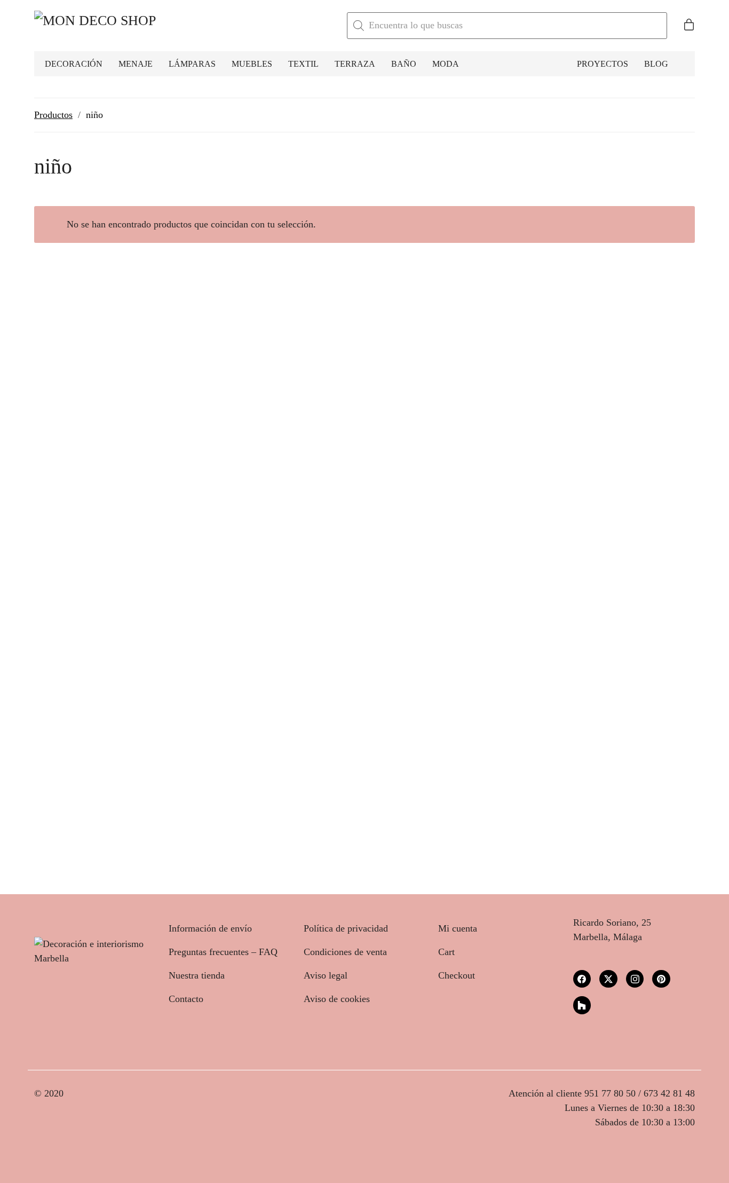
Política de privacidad (346, 928)
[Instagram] (635, 979)
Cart (446, 952)
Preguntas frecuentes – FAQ (223, 952)
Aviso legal (325, 975)
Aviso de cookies (337, 998)
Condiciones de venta (345, 952)
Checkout (456, 975)
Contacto (186, 998)
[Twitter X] (608, 979)
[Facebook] (582, 979)
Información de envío (210, 928)
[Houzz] (582, 1005)
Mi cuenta (457, 928)
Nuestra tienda (197, 975)
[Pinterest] (661, 979)
